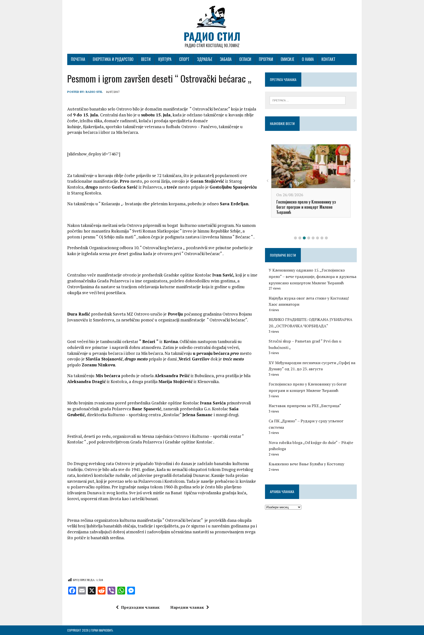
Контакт (328, 59)
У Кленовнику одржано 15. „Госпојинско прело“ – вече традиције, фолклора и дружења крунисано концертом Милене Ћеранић (312, 276)
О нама (308, 59)
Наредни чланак (187, 607)
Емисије (287, 59)
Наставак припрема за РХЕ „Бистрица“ (305, 405)
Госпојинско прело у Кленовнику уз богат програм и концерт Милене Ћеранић (306, 207)
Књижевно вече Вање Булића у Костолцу (306, 464)
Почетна (78, 59)
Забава (226, 59)
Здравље (204, 59)
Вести (146, 59)
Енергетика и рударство (113, 59)
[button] (295, 237)
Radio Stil (94, 92)
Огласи (245, 59)
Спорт (184, 59)
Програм (266, 59)
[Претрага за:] (307, 100)
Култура (165, 59)
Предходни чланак (140, 607)
